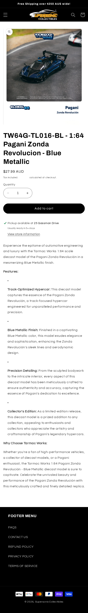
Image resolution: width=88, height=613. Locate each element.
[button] (5, 15)
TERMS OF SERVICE (23, 566)
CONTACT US (18, 537)
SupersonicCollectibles (49, 602)
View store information (24, 234)
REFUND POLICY (21, 546)
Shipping (24, 177)
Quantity (9, 184)
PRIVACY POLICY (21, 556)
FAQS (12, 527)
